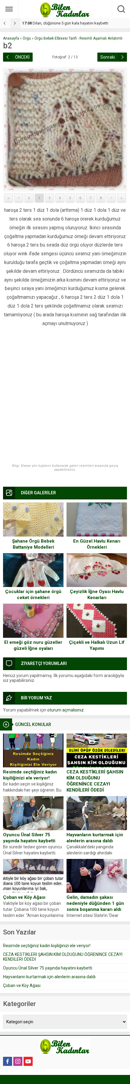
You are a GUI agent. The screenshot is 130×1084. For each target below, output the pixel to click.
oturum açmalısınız (65, 710)
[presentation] (5, 23)
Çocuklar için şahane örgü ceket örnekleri (33, 594)
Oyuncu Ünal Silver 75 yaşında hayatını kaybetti (29, 838)
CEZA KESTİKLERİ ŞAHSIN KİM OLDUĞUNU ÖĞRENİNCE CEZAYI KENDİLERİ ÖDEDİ (95, 781)
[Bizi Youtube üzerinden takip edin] (28, 1061)
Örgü (27, 38)
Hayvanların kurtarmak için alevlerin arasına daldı (95, 838)
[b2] (65, 129)
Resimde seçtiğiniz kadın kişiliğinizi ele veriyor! (30, 775)
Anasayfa (11, 38)
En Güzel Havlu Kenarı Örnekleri (96, 544)
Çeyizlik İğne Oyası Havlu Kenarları (97, 594)
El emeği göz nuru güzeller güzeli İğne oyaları (33, 645)
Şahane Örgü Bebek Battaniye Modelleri (33, 544)
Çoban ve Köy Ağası (24, 897)
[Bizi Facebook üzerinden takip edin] (7, 1061)
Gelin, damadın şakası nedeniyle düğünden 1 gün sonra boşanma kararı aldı (95, 903)
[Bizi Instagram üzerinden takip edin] (17, 1061)
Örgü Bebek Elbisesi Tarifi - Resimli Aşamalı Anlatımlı (78, 38)
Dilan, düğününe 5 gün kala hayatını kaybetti (65, 23)
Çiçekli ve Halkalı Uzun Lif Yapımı (97, 645)
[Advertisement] (65, 396)
